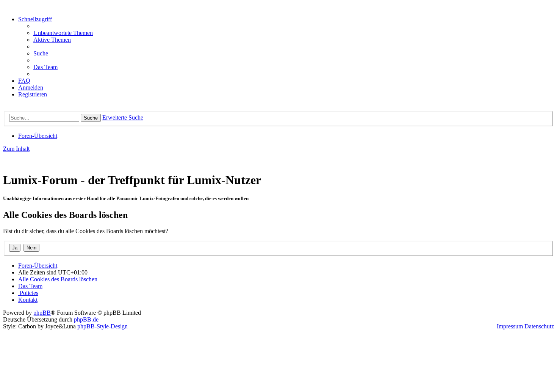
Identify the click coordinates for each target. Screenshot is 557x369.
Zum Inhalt (16, 148)
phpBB (42, 312)
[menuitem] (63, 33)
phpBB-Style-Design (102, 326)
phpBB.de (86, 319)
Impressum (510, 326)
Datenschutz (539, 326)
